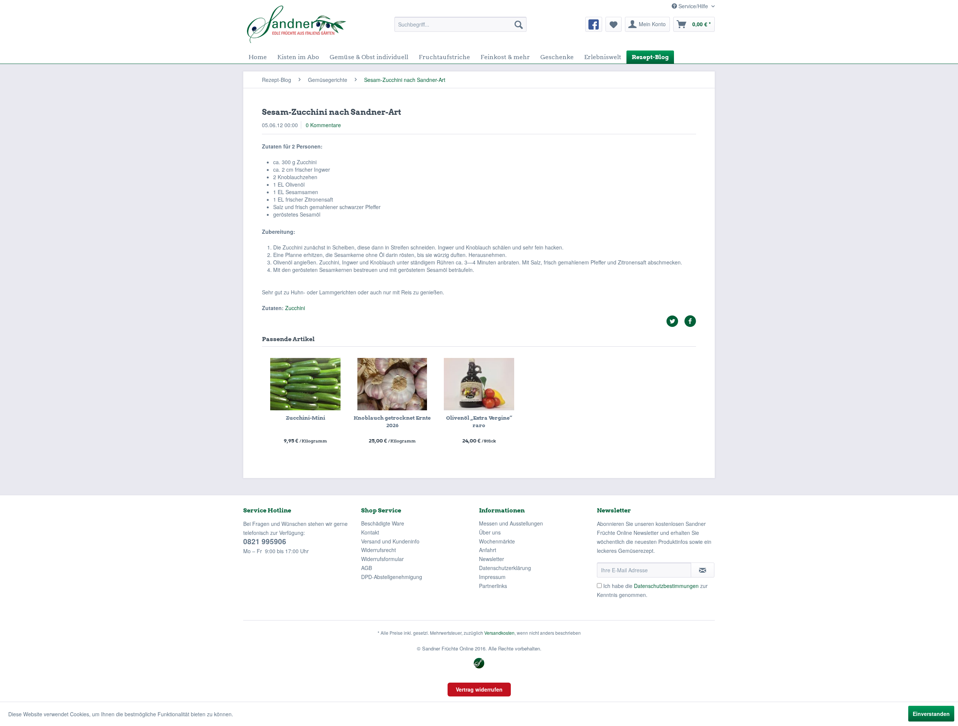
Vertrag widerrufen (479, 689)
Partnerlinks (493, 585)
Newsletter (491, 559)
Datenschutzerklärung (505, 568)
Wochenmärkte (497, 541)
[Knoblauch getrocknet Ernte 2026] (392, 384)
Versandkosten (499, 632)
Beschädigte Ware (382, 523)
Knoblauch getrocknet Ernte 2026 (392, 421)
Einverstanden (931, 713)
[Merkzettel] (613, 24)
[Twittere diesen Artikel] (675, 321)
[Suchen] (519, 24)
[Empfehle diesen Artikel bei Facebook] (690, 321)
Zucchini (295, 308)
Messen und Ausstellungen (511, 523)
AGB (366, 568)
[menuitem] (460, 24)
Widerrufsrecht (378, 550)
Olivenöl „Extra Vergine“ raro (479, 421)
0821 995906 (264, 541)
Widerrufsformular (382, 559)
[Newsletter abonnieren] (702, 570)
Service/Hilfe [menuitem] (693, 6)
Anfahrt (487, 550)
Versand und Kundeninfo (390, 541)
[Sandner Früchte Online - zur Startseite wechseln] (296, 24)
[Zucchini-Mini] (305, 384)
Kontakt (370, 532)
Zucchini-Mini (305, 418)
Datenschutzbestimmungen (666, 585)
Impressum (492, 577)
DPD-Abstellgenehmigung (391, 577)
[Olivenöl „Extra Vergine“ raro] (479, 384)
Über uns (490, 532)
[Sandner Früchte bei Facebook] (593, 24)
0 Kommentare (323, 125)
